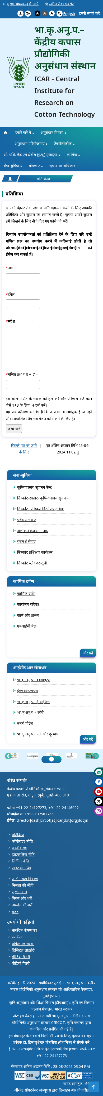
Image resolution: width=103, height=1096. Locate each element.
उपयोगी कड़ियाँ (20, 922)
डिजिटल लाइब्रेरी (23, 950)
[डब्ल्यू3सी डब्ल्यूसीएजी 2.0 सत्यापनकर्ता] (53, 1075)
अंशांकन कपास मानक (32, 530)
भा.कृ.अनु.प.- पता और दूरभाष (37, 733)
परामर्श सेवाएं (26, 541)
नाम (10, 267)
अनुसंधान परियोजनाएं (30, 143)
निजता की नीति (23, 885)
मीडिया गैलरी (21, 956)
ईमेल (11, 294)
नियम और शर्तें (22, 898)
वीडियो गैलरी (21, 963)
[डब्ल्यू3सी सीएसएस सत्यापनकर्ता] (27, 1075)
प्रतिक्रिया (18, 834)
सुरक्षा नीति (19, 891)
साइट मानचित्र (21, 867)
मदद (15, 911)
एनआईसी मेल (26, 626)
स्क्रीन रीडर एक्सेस (61, 3)
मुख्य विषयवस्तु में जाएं (23, 3)
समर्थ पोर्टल (25, 723)
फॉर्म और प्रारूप (28, 615)
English (69, 13)
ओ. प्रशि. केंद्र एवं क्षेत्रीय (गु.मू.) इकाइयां (30, 154)
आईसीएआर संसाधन (29, 667)
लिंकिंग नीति (20, 860)
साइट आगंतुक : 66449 (79, 1083)
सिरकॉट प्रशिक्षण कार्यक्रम (35, 552)
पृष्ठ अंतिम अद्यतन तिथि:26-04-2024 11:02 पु (68, 448)
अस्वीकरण (19, 847)
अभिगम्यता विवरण (25, 878)
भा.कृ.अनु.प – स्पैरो (30, 712)
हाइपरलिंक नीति (23, 854)
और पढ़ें (88, 652)
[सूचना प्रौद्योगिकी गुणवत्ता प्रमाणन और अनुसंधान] (79, 1075)
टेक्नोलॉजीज (63, 143)
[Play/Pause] (51, 759)
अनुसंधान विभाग (52, 132)
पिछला (8, 756)
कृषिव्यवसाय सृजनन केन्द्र (34, 487)
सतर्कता (17, 937)
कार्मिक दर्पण (23, 581)
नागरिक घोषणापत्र (24, 930)
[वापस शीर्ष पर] (93, 1087)
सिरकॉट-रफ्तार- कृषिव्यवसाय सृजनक (43, 498)
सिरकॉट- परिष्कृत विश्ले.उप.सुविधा (40, 508)
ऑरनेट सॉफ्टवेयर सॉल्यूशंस (32, 1090)
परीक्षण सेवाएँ (26, 519)
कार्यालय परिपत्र (28, 604)
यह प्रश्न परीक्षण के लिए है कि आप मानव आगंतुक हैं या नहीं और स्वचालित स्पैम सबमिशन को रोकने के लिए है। (49, 415)
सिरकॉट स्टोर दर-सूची (32, 562)
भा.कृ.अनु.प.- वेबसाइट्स (33, 679)
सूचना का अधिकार (62, 165)
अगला (95, 756)
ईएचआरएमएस (27, 690)
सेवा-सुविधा (11, 165)
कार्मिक (72, 154)
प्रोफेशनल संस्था (23, 943)
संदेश (11, 321)
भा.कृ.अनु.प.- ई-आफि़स (33, 701)
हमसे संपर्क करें (89, 13)
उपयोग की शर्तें (22, 904)
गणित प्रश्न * (16, 374)
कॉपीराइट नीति (22, 841)
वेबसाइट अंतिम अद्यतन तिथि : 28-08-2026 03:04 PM (50, 1066)
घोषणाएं (34, 165)
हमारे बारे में (23, 132)
